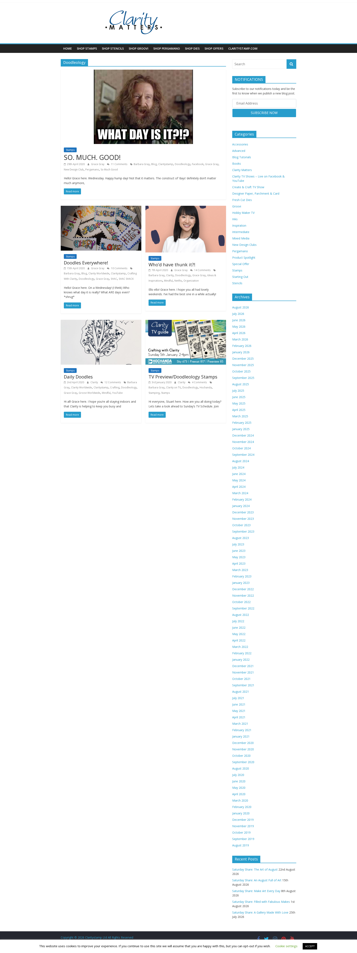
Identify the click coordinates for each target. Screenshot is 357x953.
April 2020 (238, 794)
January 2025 (241, 429)
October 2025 (241, 371)
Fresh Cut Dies (242, 200)
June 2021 (238, 704)
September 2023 (243, 531)
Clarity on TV (173, 387)
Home (67, 48)
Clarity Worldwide (98, 273)
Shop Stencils (113, 48)
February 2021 (241, 730)
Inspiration (239, 225)
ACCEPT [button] (310, 946)
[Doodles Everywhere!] (101, 208)
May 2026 (238, 326)
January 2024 (241, 506)
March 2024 (240, 493)
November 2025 (243, 365)
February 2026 (241, 346)
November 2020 (243, 749)
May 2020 (238, 788)
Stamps (70, 150)
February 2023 (241, 576)
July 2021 (238, 698)
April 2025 (238, 410)
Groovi (236, 206)
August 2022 (240, 615)
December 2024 (243, 435)
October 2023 (241, 525)
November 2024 (243, 442)
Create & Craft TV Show (248, 187)
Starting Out (240, 277)
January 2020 (241, 813)
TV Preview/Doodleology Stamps (183, 377)
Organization (191, 280)
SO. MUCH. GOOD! (92, 157)
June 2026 (238, 320)
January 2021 (241, 736)
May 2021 (238, 711)
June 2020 (238, 781)
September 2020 (243, 762)
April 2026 (238, 333)
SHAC (114, 279)
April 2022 (238, 640)
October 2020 (241, 756)
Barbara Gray (142, 164)
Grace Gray (98, 164)
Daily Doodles (78, 377)
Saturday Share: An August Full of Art (256, 880)
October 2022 (241, 602)
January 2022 (241, 660)
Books (236, 163)
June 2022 (238, 627)
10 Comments (118, 268)
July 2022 (238, 621)
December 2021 (243, 666)
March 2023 (240, 570)
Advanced (238, 151)
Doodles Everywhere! (86, 262)
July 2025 (238, 391)
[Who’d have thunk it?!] (185, 208)
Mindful (168, 280)
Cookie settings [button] (286, 946)
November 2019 (243, 826)
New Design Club (74, 169)
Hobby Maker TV (243, 213)
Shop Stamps (87, 48)
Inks (235, 219)
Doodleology (182, 164)
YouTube (117, 393)
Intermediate (240, 232)
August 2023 (240, 538)
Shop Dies (192, 48)
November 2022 (243, 595)
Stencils (237, 283)
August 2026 (240, 307)
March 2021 (240, 724)
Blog (154, 164)
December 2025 (243, 358)
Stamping (154, 393)
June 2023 (238, 551)
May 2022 (238, 634)
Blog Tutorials (241, 157)
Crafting (114, 387)
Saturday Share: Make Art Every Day (256, 891)
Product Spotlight (243, 257)
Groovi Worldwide (89, 393)
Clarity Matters (242, 170)
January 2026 (241, 352)
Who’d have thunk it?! (172, 264)
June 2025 (238, 397)
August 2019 (240, 845)
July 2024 (238, 467)
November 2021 (243, 672)
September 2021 (243, 685)
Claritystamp (165, 164)
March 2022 (240, 647)
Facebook (197, 164)
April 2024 (238, 487)
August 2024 (240, 461)
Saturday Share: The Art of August (255, 869)
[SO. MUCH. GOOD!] (143, 72)
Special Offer (240, 264)
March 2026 (240, 339)
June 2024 (238, 474)
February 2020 (241, 807)
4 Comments (199, 382)
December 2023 (243, 512)
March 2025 (240, 416)
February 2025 (241, 423)
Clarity (170, 275)
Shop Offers (214, 48)
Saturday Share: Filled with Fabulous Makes (261, 902)
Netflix (178, 280)
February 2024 (241, 499)
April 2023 (238, 563)
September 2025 (243, 378)
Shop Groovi (138, 48)
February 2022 (241, 653)
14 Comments (202, 270)
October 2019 (241, 832)
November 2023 (243, 519)
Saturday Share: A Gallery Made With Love (260, 912)
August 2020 (240, 768)
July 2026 (238, 314)
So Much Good (109, 169)
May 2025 (238, 403)
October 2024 (241, 448)
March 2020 (240, 800)
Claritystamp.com (242, 48)
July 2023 (238, 544)
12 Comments (112, 382)
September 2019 (243, 839)
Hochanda (206, 387)
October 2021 (241, 679)
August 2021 (240, 692)
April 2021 (238, 717)
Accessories (240, 144)
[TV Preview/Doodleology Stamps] (185, 322)
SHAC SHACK (126, 279)
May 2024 (238, 480)
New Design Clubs (244, 245)
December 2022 (243, 589)
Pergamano (92, 169)
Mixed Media (240, 238)
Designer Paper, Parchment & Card (255, 193)
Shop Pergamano (166, 48)
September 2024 (243, 455)
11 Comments (118, 164)
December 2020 (243, 743)
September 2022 (243, 608)
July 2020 (238, 775)
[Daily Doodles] (101, 322)
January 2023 (241, 583)
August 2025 (240, 384)
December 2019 (243, 820)
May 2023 (238, 557)
